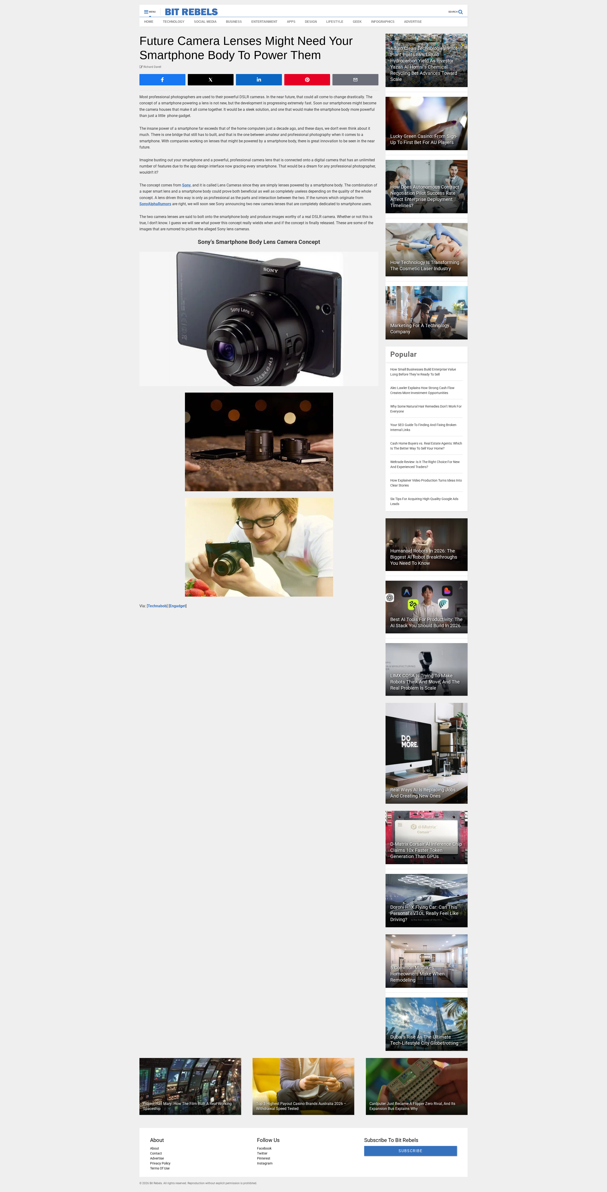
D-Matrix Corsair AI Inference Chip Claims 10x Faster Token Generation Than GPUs (426, 850)
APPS (291, 21)
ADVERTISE (413, 21)
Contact (156, 1153)
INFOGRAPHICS (383, 21)
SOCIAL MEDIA (205, 21)
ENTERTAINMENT (264, 21)
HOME (148, 21)
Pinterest (263, 1158)
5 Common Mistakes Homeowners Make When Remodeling (417, 974)
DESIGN (311, 21)
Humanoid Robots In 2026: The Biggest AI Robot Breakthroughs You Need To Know (423, 557)
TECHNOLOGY (173, 21)
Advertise (157, 1158)
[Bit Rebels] (189, 13)
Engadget (178, 606)
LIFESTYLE (334, 21)
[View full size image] (258, 319)
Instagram (264, 1163)
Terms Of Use (160, 1168)
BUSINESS (234, 21)
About (154, 1148)
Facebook (264, 1148)
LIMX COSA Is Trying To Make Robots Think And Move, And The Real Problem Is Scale (425, 682)
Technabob (157, 606)
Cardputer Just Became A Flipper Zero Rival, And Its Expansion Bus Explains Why (412, 1106)
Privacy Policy (160, 1163)
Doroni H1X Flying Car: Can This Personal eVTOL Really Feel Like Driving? (424, 913)
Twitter (262, 1153)
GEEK (357, 21)
